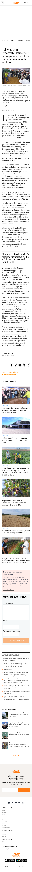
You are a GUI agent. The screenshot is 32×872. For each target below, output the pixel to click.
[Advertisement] (16, 22)
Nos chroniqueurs (6, 827)
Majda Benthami (8, 106)
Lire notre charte (8, 590)
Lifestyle (4, 825)
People (3, 823)
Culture (3, 818)
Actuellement (5, 40)
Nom (5, 624)
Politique (13, 40)
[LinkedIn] (19, 802)
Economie (20, 40)
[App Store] (10, 860)
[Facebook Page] (9, 802)
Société (28, 40)
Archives (4, 836)
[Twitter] (12, 802)
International (5, 816)
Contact (3, 843)
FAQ (3, 841)
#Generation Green (9, 375)
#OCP (4, 372)
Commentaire (8, 603)
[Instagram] (23, 802)
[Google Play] (21, 860)
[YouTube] (16, 802)
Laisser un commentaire (16, 640)
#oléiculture (13, 372)
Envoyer (24, 790)
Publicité (4, 834)
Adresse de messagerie (11, 631)
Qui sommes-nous (6, 832)
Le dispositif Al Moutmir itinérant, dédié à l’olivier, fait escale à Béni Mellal (16, 258)
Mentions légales (6, 849)
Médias (3, 820)
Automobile (4, 821)
